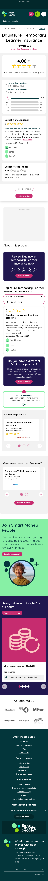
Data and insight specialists (24, 788)
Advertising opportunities (24, 799)
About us (24, 741)
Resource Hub (24, 770)
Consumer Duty (24, 792)
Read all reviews (24, 189)
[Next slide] (39, 446)
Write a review (24, 196)
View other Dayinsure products (24, 49)
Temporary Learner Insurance (29, 28)
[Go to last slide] (8, 446)
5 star (7, 98)
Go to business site (10, 21)
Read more (27, 139)
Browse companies (24, 774)
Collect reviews (24, 784)
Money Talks (21, 677)
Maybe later (39, 875)
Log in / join (24, 767)
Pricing (24, 795)
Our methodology (24, 745)
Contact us (24, 752)
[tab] (19, 446)
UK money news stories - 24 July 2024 (20, 666)
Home (4, 28)
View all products (24, 503)
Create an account (12, 554)
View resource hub (12, 613)
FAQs (24, 749)
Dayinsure (12, 28)
